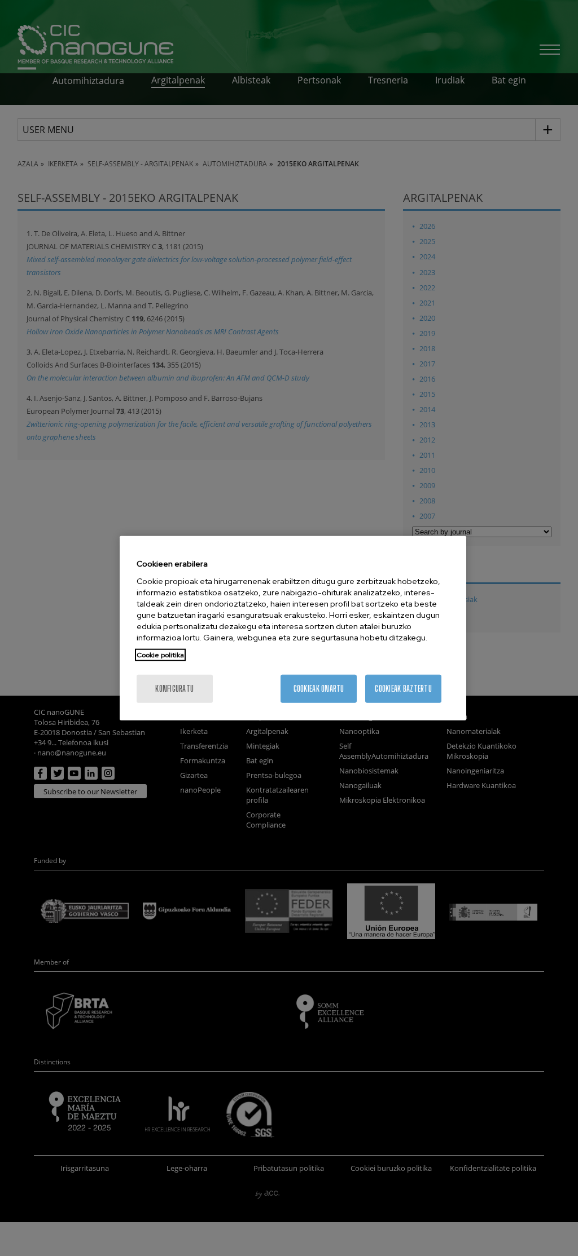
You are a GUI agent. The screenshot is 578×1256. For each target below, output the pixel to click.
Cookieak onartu (319, 688)
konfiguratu (174, 688)
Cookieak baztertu (403, 688)
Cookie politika (160, 654)
